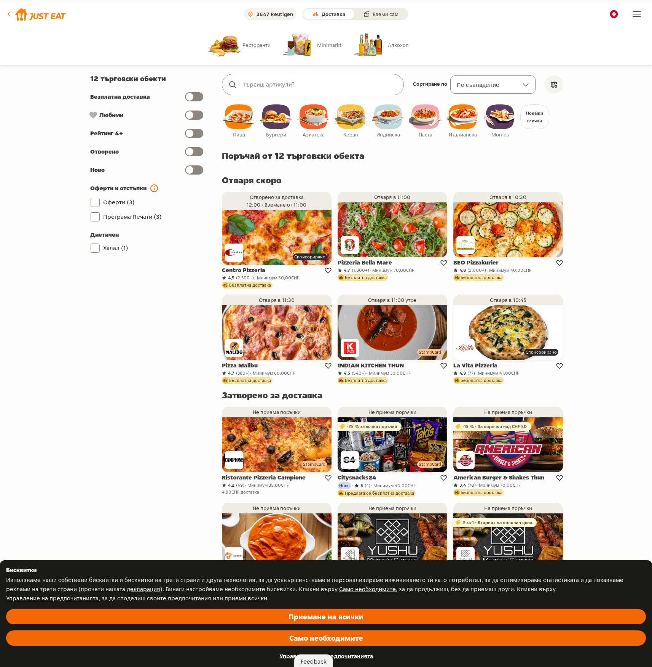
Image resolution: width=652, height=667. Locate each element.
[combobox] (320, 84)
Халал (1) (115, 248)
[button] (36, 14)
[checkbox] (239, 121)
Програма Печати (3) (132, 217)
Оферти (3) (119, 202)
